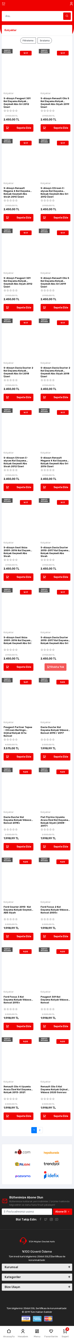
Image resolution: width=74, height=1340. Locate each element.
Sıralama (45, 40)
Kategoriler (13, 1277)
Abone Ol (60, 1211)
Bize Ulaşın (12, 1287)
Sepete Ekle (24, 127)
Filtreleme (28, 40)
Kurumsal (11, 1267)
